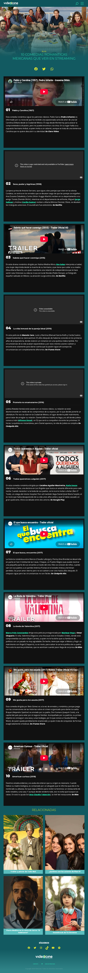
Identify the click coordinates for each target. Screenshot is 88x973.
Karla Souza (71, 485)
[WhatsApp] (52, 69)
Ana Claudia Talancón (40, 794)
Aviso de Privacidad (50, 964)
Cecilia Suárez (29, 202)
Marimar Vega (68, 632)
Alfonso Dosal (25, 420)
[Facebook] (36, 69)
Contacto (35, 964)
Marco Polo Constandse (17, 632)
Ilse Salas (60, 264)
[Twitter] (44, 69)
